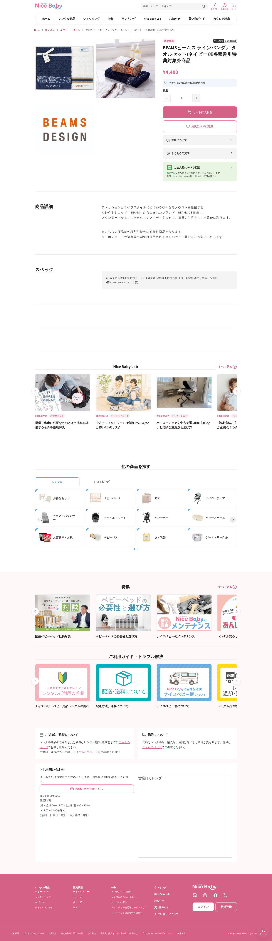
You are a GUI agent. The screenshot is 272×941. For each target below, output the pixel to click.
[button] (174, 6)
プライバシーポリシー (33, 933)
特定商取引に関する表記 (72, 933)
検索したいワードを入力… (158, 6)
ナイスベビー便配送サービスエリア (129, 907)
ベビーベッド (41, 891)
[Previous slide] (35, 391)
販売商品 (50, 30)
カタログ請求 (221, 18)
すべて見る (225, 366)
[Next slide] (237, 391)
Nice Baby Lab (152, 18)
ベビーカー (40, 902)
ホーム (46, 18)
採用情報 (181, 933)
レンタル (57, 481)
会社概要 (15, 933)
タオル (76, 30)
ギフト (64, 30)
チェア (76, 907)
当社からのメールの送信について (157, 933)
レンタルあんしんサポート (124, 896)
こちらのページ (88, 752)
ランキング (129, 18)
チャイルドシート (44, 907)
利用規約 (52, 933)
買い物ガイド (197, 18)
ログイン (203, 906)
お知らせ (174, 18)
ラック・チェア (43, 896)
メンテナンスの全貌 (121, 891)
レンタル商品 (66, 18)
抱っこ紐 (77, 902)
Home (37, 30)
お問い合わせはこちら (89, 789)
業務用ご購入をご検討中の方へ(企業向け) (119, 933)
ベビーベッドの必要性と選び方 (126, 912)
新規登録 (226, 906)
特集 (111, 18)
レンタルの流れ (119, 902)
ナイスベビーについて (166, 913)
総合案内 (92, 933)
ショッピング (91, 18)
